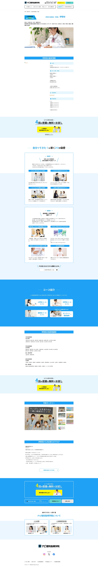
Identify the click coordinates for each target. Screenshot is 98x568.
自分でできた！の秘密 (37, 6)
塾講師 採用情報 (57, 561)
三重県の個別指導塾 (33, 11)
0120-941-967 (52, 95)
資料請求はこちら (48, 134)
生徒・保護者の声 (51, 6)
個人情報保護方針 (40, 561)
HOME (25, 11)
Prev (25, 419)
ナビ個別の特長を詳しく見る (49, 269)
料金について (44, 6)
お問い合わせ (67, 501)
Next (55, 419)
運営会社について (49, 561)
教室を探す (28, 11)
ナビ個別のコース (29, 6)
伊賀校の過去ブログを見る (49, 470)
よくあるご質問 (27, 561)
